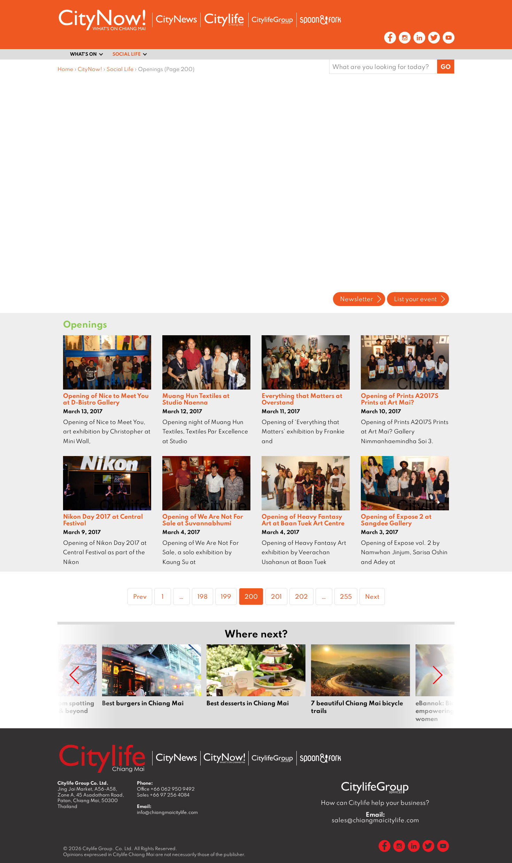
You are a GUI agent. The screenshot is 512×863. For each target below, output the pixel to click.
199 (228, 596)
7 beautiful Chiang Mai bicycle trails (360, 683)
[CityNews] (176, 20)
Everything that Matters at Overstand (302, 398)
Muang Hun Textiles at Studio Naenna (196, 398)
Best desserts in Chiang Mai (256, 683)
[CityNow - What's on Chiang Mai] (224, 758)
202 (302, 596)
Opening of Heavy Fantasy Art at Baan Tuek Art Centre (303, 519)
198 (205, 596)
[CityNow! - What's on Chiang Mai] (102, 20)
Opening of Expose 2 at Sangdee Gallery (396, 519)
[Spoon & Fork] (320, 20)
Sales (163, 795)
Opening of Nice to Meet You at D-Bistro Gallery (106, 398)
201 (278, 596)
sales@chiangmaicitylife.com (375, 817)
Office (166, 789)
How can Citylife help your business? (375, 803)
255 (347, 596)
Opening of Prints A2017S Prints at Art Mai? (400, 398)
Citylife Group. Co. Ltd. (108, 848)
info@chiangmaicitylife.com (167, 812)
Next (372, 596)
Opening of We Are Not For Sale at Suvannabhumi (202, 519)
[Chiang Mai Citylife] (224, 20)
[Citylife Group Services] (272, 20)
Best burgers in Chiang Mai (151, 683)
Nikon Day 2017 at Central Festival (103, 519)
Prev (140, 596)
